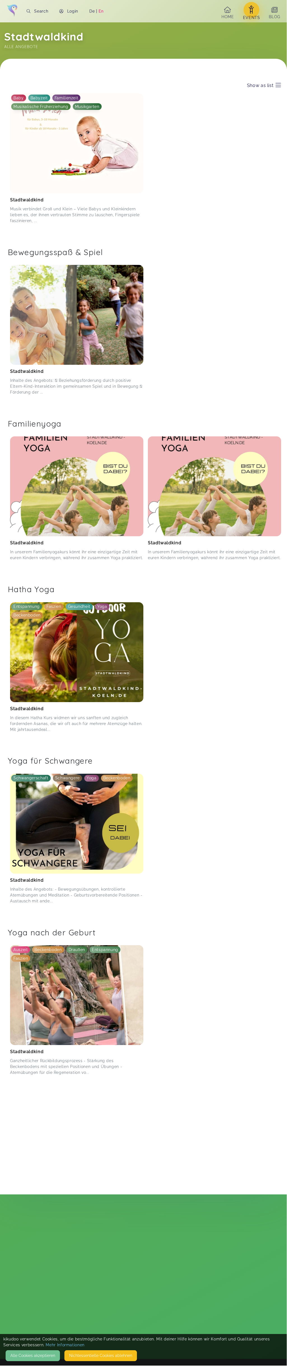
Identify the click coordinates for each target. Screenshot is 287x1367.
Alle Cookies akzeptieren (32, 1355)
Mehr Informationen (65, 1345)
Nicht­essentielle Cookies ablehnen (100, 1355)
